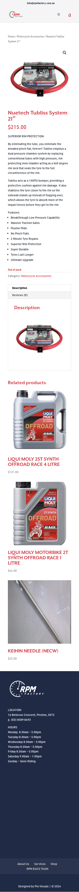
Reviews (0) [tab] (20, 295)
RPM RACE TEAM (37, 869)
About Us (23, 864)
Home (11, 36)
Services (40, 864)
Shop (54, 864)
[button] (64, 52)
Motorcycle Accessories (30, 36)
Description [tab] (19, 288)
